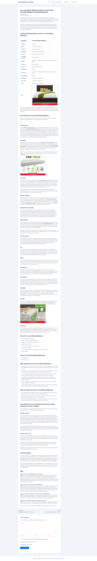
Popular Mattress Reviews (56, 2)
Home (49, 2)
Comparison (66, 2)
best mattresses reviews (25, 2)
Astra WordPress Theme (59, 558)
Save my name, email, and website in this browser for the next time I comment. (35, 539)
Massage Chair (74, 2)
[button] (61, 2)
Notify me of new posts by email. (26, 544)
